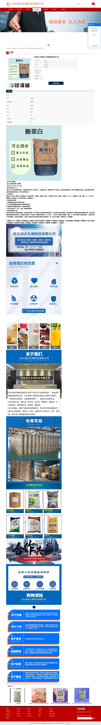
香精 (39, 715)
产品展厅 (37, 9)
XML (53, 723)
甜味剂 (7, 708)
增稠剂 (22, 48)
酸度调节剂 (8, 711)
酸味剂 (29, 708)
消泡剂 (18, 711)
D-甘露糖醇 (17, 703)
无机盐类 (18, 715)
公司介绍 (19, 9)
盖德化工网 (62, 723)
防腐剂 (50, 708)
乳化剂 (40, 713)
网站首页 (14, 48)
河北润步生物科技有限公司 (35, 723)
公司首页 (10, 9)
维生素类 (8, 715)
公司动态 (28, 9)
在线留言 (63, 9)
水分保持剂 (8, 713)
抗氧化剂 (18, 708)
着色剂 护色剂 (52, 715)
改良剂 (29, 711)
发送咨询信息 (56, 83)
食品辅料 (29, 715)
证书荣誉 (46, 9)
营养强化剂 (51, 711)
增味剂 (29, 713)
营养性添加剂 (52, 713)
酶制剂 (18, 713)
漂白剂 (40, 711)
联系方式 (54, 9)
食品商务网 (68, 723)
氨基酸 (40, 708)
